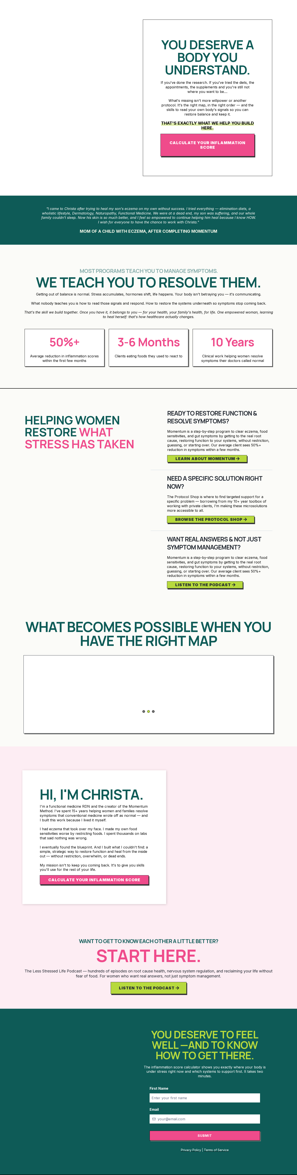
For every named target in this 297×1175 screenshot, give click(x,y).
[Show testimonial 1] (143, 711)
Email (156, 1109)
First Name (159, 1088)
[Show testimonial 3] (153, 711)
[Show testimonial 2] (148, 711)
